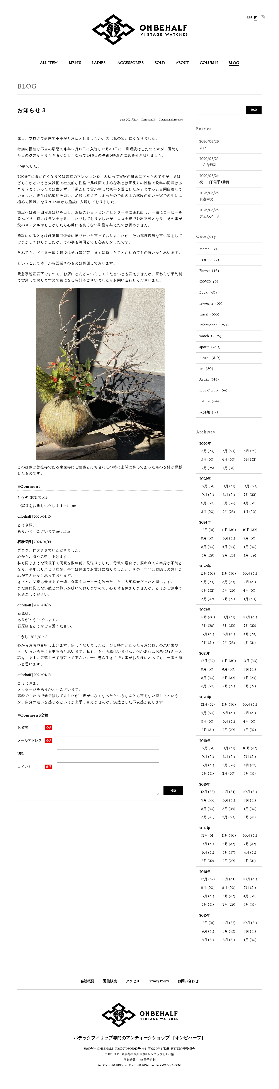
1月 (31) (229, 468)
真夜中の (209, 196)
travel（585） (210, 314)
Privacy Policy (158, 981)
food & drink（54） (214, 390)
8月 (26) (207, 451)
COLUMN (209, 62)
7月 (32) (250, 626)
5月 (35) (228, 809)
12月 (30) (208, 574)
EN (249, 17)
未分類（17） (209, 412)
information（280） (215, 325)
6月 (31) (208, 634)
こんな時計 (209, 162)
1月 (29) (250, 555)
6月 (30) (207, 503)
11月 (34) (229, 792)
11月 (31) (228, 486)
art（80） (207, 369)
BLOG (234, 62)
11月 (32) (228, 923)
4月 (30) (228, 460)
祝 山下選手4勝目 (214, 179)
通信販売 (110, 981)
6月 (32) (207, 591)
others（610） (210, 358)
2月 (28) (208, 468)
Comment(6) (149, 119)
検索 (254, 110)
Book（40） (209, 293)
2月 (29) (229, 730)
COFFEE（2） (210, 260)
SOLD (160, 62)
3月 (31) (208, 643)
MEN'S (75, 62)
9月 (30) (207, 538)
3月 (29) (207, 555)
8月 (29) (228, 582)
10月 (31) (250, 574)
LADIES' (99, 62)
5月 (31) (229, 634)
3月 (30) (207, 512)
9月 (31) (208, 495)
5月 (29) (228, 591)
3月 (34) (207, 817)
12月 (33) (208, 792)
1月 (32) (250, 730)
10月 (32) (250, 530)
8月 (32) (229, 626)
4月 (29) (249, 634)
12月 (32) (208, 661)
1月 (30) (250, 512)
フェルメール (209, 213)
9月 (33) (207, 800)
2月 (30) (228, 773)
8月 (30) (228, 669)
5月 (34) (228, 503)
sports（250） (210, 347)
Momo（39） (210, 249)
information (176, 119)
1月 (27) (250, 686)
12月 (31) (207, 486)
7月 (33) (250, 495)
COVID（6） (209, 282)
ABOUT (182, 62)
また (209, 145)
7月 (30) (228, 451)
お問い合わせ (188, 981)
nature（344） (211, 401)
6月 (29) (250, 451)
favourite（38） (211, 303)
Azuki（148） (210, 379)
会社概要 (87, 981)
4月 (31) (250, 853)
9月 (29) (207, 582)
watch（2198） (211, 336)
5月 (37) (229, 853)
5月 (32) (229, 678)
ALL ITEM (49, 62)
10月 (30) (249, 486)
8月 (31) (229, 495)
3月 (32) (250, 460)
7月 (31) (250, 582)
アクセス (133, 981)
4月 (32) (250, 765)
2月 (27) (229, 599)
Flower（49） (210, 271)
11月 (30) (229, 530)
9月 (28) (207, 626)
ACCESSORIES (130, 62)
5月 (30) (207, 460)
